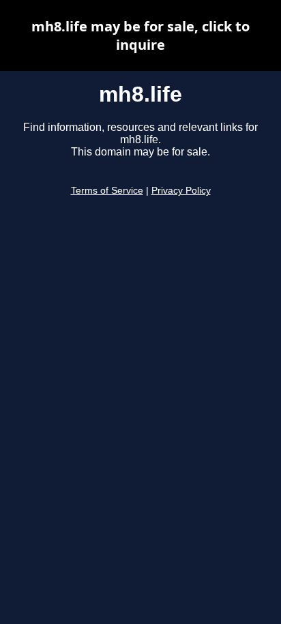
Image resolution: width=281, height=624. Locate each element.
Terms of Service (107, 190)
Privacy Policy (181, 190)
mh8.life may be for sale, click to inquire (140, 35)
